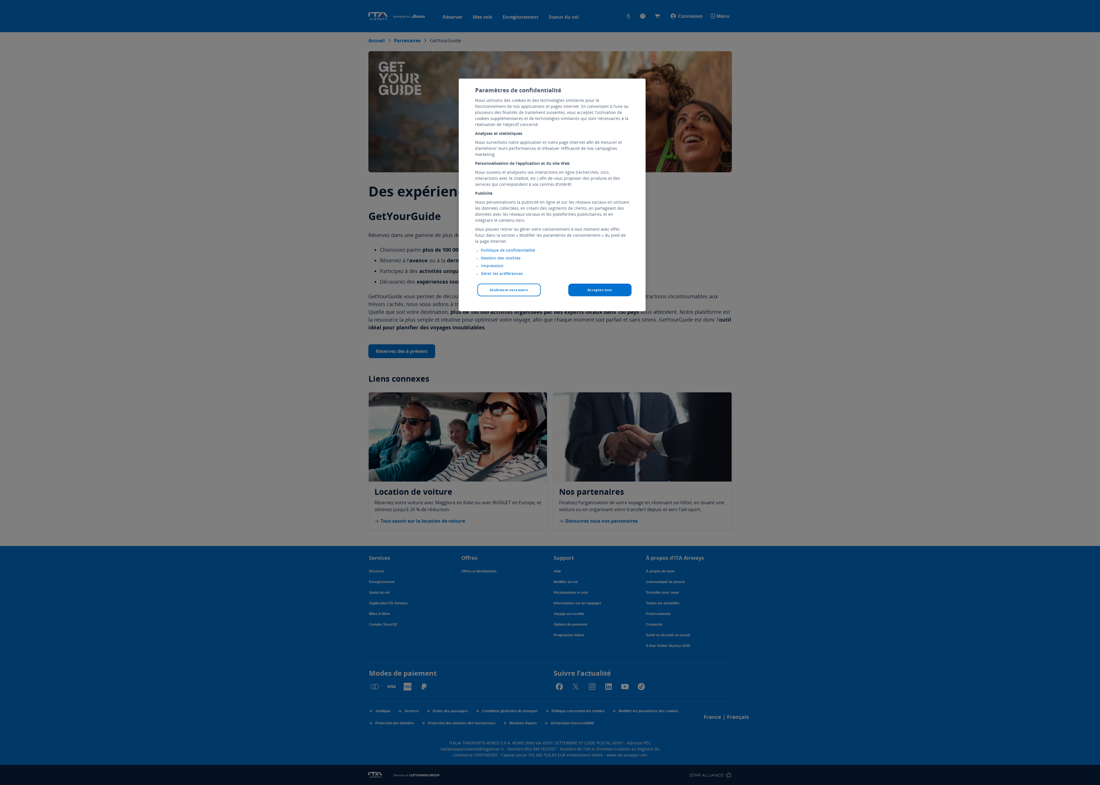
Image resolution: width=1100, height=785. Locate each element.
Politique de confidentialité (508, 250)
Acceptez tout (600, 290)
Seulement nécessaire (509, 290)
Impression (492, 265)
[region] (552, 195)
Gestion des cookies (501, 258)
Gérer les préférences (502, 273)
